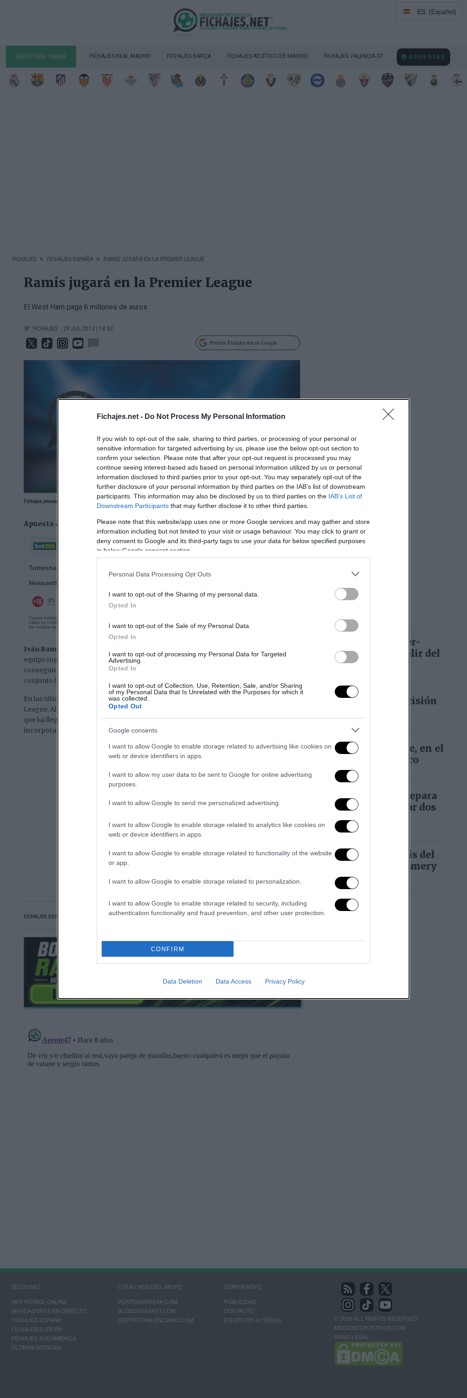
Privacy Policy (285, 981)
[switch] (346, 594)
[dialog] (233, 699)
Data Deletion (182, 981)
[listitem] (233, 574)
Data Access (233, 981)
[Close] (391, 417)
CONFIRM (168, 949)
